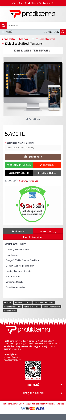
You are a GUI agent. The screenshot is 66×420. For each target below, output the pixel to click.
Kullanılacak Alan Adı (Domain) (20, 142)
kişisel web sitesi (23, 302)
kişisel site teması (32, 306)
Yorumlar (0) (48, 231)
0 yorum (23, 180)
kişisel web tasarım (51, 306)
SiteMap (60, 403)
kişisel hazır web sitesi (43, 302)
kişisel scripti (10, 310)
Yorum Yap (33, 180)
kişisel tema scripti (12, 306)
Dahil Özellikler (33, 237)
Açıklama (18, 231)
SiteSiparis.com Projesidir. (42, 403)
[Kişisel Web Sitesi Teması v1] (33, 86)
